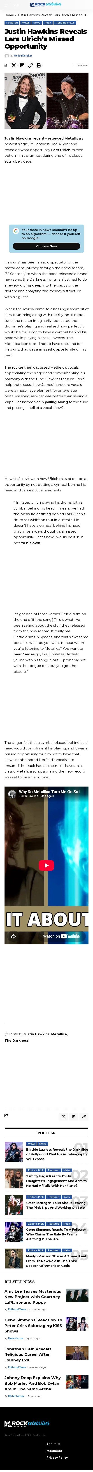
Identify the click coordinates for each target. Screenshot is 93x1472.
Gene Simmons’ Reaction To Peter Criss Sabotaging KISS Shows (33, 1325)
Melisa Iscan (15, 1338)
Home (9, 15)
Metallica (59, 1034)
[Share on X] (14, 65)
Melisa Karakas (23, 55)
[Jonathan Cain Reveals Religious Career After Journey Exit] (77, 1353)
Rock (47, 22)
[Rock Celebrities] (46, 5)
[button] (8, 5)
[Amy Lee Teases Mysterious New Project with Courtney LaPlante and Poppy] (77, 1295)
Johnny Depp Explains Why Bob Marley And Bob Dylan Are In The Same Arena (33, 1383)
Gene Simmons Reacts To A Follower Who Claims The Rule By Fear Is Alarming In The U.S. (56, 1234)
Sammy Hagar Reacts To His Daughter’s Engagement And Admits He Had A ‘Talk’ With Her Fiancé (56, 1181)
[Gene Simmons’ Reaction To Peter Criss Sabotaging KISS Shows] (77, 1324)
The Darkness (17, 1040)
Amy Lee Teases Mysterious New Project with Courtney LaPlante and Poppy (33, 1297)
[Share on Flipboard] (22, 65)
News (36, 22)
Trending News (64, 22)
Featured (12, 22)
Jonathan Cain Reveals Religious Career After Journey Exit (28, 1354)
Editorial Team (17, 1309)
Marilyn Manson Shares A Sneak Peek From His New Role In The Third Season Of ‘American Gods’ (56, 1261)
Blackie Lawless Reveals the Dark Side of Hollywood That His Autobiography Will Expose (57, 1154)
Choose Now (46, 246)
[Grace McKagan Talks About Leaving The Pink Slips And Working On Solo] (14, 1205)
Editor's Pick (36, 1170)
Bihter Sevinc (16, 1396)
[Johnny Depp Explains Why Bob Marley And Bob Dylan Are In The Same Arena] (77, 1382)
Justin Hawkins (36, 1034)
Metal (25, 22)
